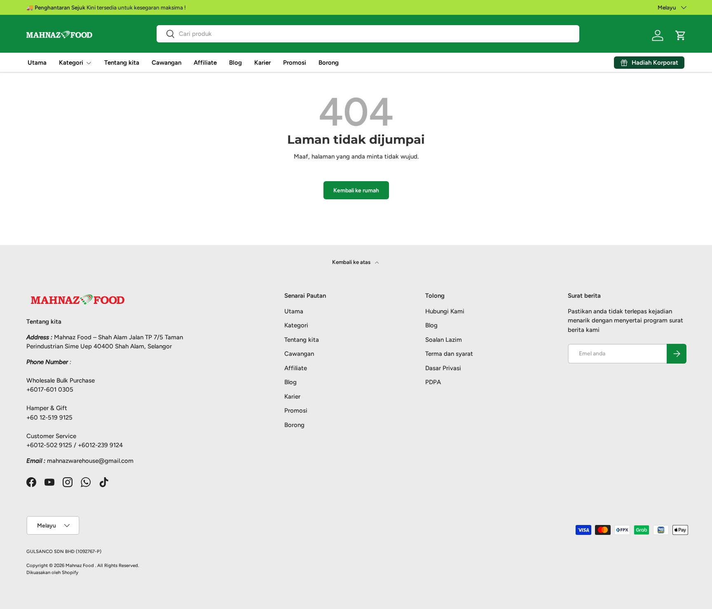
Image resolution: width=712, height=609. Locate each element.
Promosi (294, 62)
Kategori (71, 62)
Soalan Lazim (443, 339)
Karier (262, 62)
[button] (681, 35)
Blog (235, 62)
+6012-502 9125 (49, 445)
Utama (37, 62)
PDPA (433, 382)
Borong (329, 62)
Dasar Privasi (443, 368)
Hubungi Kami (444, 311)
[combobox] (368, 33)
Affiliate (205, 62)
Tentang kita (121, 62)
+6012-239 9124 (100, 445)
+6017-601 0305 (49, 389)
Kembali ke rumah (356, 190)
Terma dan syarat (449, 353)
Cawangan (166, 62)
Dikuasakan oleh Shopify (52, 572)
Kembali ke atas (352, 262)
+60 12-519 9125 (49, 417)
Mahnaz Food (80, 565)
